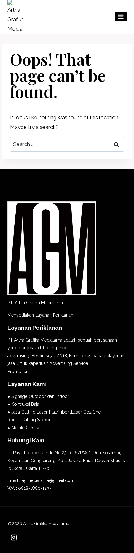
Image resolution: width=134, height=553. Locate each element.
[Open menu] (121, 16)
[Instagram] (13, 537)
